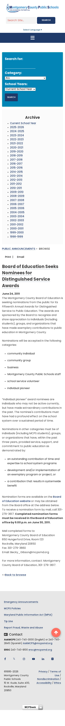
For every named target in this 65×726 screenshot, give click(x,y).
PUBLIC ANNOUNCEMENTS (18, 249)
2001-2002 (16, 225)
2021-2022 (16, 143)
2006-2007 (17, 204)
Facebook (5, 659)
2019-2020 (16, 152)
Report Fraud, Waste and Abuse (23, 628)
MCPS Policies (12, 608)
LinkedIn (43, 659)
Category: (13, 73)
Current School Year (23, 123)
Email (20, 257)
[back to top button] (56, 632)
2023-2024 (17, 135)
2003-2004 (17, 216)
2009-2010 (17, 192)
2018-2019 (16, 156)
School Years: (16, 84)
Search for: (14, 59)
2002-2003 (17, 220)
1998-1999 (16, 237)
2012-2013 (16, 180)
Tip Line (8, 621)
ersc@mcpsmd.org (40, 650)
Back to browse (15, 575)
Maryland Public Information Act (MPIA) (28, 615)
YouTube (33, 659)
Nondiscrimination (48, 679)
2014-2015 (16, 172)
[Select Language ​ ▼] (42, 30)
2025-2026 (17, 127)
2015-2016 (16, 168)
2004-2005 (17, 212)
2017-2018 (16, 160)
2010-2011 (16, 188)
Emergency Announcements (21, 602)
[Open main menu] (32, 37)
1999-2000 (17, 233)
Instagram (24, 659)
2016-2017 (16, 164)
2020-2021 (16, 148)
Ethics (57, 683)
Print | (8, 257)
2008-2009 (17, 196)
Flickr (53, 659)
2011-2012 (16, 184)
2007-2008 (17, 200)
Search (46, 20)
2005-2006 (17, 208)
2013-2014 (16, 176)
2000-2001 (17, 229)
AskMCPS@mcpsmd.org (37, 643)
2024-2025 (17, 131)
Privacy (43, 672)
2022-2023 (17, 139)
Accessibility (44, 683)
